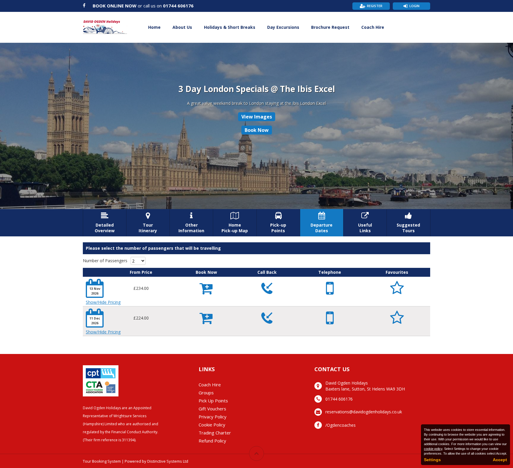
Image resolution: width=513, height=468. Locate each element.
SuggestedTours (408, 222)
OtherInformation (191, 222)
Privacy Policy (213, 417)
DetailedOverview (105, 222)
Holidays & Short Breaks (229, 27)
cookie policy (433, 448)
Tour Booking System (102, 461)
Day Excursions (283, 27)
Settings (432, 459)
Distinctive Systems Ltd (167, 461)
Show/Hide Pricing (103, 302)
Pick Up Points (213, 401)
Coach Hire (372, 27)
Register (374, 6)
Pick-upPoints (278, 222)
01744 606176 (178, 6)
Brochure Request (330, 27)
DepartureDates (321, 222)
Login (414, 6)
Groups (206, 393)
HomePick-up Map (234, 222)
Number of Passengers (105, 260)
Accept (500, 459)
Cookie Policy (212, 425)
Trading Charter (215, 433)
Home (154, 27)
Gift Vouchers (212, 409)
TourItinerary (148, 222)
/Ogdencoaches (340, 425)
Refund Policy (212, 441)
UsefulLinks (365, 222)
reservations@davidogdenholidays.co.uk (363, 412)
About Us (182, 27)
